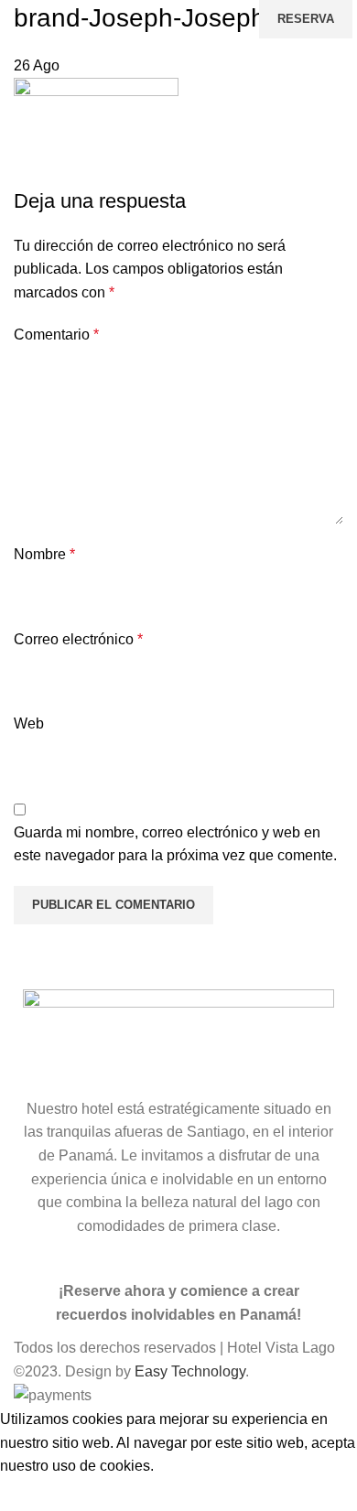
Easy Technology (190, 1371)
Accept (36, 1494)
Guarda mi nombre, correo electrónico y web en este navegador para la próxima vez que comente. (175, 844)
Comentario (56, 334)
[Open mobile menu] (33, 19)
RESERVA (305, 19)
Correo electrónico (78, 639)
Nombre (44, 554)
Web (29, 723)
